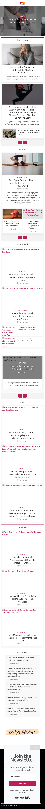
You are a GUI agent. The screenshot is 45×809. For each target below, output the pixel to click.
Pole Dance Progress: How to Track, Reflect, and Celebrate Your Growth (22, 183)
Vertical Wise (23, 188)
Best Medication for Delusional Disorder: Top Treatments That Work (22, 638)
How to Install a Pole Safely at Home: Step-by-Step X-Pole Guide (22, 277)
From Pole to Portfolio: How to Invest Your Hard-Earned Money (12, 223)
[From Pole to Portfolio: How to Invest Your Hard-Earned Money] (12, 214)
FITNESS (23, 430)
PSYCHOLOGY (22, 554)
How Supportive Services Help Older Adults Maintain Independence (22, 70)
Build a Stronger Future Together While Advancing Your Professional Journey (29, 132)
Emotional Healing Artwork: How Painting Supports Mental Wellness (22, 599)
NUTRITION (22, 363)
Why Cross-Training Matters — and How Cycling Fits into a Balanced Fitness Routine (22, 435)
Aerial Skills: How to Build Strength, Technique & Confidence (22, 316)
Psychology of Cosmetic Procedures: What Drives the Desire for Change (22, 560)
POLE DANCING (22, 177)
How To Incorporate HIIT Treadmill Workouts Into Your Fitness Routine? (22, 474)
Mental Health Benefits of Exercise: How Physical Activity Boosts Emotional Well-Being (22, 513)
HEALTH (22, 16)
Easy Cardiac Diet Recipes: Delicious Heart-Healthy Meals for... (22, 369)
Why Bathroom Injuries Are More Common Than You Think (22, 22)
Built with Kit (22, 798)
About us (4, 803)
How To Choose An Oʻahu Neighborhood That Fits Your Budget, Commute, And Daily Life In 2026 (22, 686)
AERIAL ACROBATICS (22, 311)
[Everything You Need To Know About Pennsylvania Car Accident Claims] (33, 214)
